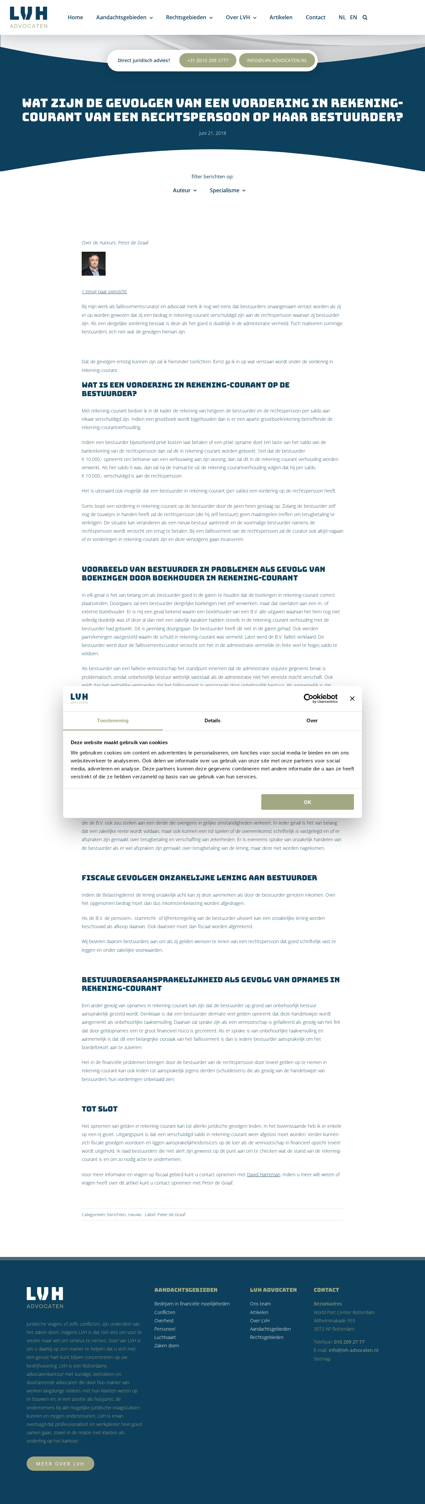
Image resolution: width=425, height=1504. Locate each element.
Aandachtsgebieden (270, 1329)
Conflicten (164, 1312)
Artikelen (259, 1312)
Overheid (163, 1320)
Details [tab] (213, 720)
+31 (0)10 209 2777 (207, 60)
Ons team (260, 1303)
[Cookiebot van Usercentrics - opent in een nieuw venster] (309, 698)
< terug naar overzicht (104, 291)
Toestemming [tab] (112, 720)
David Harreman (263, 1174)
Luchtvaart (165, 1337)
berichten (116, 1214)
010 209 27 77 (349, 1342)
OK (307, 802)
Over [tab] (312, 720)
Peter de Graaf (133, 242)
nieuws (134, 1214)
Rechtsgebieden (267, 1337)
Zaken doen (166, 1345)
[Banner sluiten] (352, 698)
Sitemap (322, 1359)
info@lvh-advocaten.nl (277, 60)
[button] (365, 17)
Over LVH (260, 1320)
